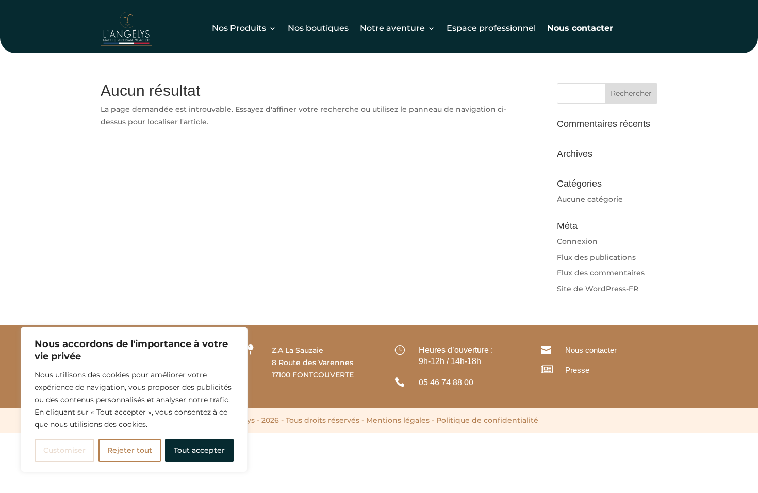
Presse (577, 370)
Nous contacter (591, 350)
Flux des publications (596, 257)
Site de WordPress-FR (597, 288)
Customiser (64, 450)
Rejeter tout (129, 450)
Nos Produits (239, 28)
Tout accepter (199, 450)
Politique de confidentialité (487, 420)
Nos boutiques (318, 28)
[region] (134, 399)
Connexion (577, 241)
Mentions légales (398, 420)
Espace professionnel (491, 28)
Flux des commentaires (601, 272)
